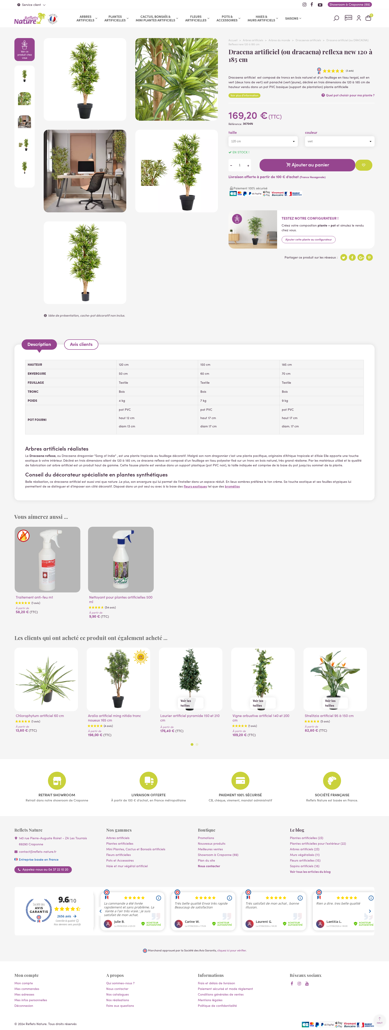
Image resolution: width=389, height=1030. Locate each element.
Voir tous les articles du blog (310, 871)
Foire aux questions (120, 1005)
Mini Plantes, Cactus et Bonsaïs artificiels (135, 849)
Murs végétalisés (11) (305, 855)
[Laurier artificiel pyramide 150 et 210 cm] (190, 679)
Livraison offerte (148, 794)
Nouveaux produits (211, 843)
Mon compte (23, 983)
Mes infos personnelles (30, 1000)
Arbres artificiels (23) (304, 849)
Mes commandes (26, 989)
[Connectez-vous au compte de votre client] (358, 18)
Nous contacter (209, 866)
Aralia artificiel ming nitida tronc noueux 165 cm (114, 717)
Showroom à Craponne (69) (218, 855)
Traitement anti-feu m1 (34, 597)
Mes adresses (24, 994)
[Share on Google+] (360, 257)
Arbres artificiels (85, 18)
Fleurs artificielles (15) (305, 860)
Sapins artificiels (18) (304, 866)
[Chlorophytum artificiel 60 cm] (46, 679)
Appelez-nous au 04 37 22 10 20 (45, 869)
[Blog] (348, 17)
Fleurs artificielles (195, 18)
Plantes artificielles (115, 18)
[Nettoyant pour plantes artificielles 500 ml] (121, 559)
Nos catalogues (117, 994)
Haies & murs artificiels (261, 18)
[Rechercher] (336, 18)
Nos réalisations (117, 1000)
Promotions (206, 838)
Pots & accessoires (227, 18)
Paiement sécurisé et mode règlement (225, 989)
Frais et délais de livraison (216, 983)
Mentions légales (210, 1000)
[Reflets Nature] (30, 18)
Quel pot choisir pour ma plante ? (350, 95)
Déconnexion (23, 1005)
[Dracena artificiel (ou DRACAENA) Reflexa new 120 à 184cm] (176, 210)
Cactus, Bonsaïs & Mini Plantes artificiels (155, 18)
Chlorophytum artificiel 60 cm (40, 715)
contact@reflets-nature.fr (37, 851)
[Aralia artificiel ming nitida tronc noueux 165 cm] (118, 679)
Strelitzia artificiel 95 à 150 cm (329, 715)
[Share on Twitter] (343, 257)
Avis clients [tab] (81, 344)
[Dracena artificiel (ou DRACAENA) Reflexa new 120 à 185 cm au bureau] (85, 210)
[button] (192, 744)
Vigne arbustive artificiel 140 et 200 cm (261, 717)
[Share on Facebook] (352, 257)
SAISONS (291, 18)
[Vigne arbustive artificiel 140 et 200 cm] (262, 679)
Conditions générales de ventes (221, 994)
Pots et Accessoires (120, 860)
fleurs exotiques (195, 486)
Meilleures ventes (210, 849)
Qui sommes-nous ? (120, 983)
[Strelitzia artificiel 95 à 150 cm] (335, 679)
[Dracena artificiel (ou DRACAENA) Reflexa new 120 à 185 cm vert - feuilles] (176, 118)
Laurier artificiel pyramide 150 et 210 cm (189, 717)
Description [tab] (39, 344)
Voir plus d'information (244, 95)
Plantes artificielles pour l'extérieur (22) (318, 843)
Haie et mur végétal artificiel (127, 866)
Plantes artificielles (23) (306, 838)
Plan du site (206, 860)
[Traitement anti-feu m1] (47, 559)
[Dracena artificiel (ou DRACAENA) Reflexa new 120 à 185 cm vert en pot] (85, 118)
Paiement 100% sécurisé (240, 794)
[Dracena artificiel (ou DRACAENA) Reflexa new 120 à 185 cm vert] (85, 301)
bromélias (232, 486)
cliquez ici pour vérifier (231, 950)
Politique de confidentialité (217, 1005)
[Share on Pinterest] (369, 257)
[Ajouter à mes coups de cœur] (363, 165)
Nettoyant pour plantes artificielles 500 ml (120, 599)
